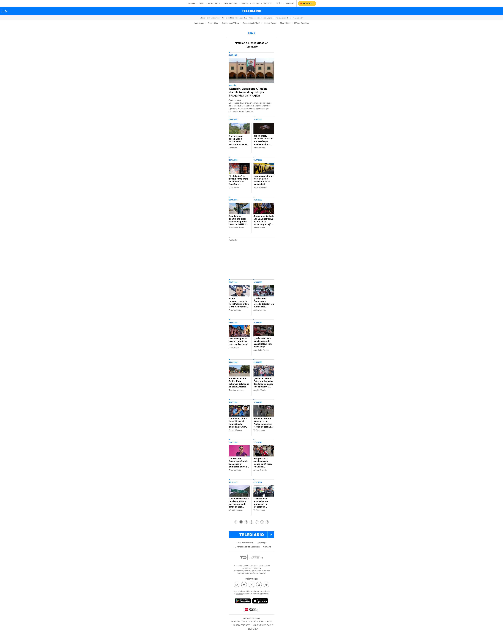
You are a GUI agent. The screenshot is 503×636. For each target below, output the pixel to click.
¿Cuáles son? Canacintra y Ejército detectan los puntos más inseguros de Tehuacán (263, 305)
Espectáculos (249, 18)
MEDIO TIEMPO (249, 621)
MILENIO (235, 621)
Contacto (267, 547)
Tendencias (261, 18)
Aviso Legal (262, 542)
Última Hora (205, 18)
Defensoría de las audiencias (247, 547)
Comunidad (215, 18)
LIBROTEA (253, 629)
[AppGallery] (251, 610)
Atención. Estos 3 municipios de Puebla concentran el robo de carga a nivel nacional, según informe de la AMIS (263, 426)
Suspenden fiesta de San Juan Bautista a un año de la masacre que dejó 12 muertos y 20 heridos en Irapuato (263, 223)
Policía (224, 18)
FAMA (270, 621)
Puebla (255, 3)
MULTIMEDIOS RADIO (263, 625)
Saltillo (267, 3)
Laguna (244, 3)
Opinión (300, 18)
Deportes (270, 18)
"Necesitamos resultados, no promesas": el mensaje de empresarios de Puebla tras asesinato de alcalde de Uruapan (263, 508)
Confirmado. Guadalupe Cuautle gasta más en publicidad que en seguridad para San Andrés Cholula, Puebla (238, 466)
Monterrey (214, 3)
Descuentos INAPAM (251, 23)
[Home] (252, 11)
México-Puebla (270, 23)
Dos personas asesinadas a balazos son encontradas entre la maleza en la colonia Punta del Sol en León (239, 144)
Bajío (278, 3)
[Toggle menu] (2, 11)
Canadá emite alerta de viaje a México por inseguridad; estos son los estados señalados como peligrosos (239, 505)
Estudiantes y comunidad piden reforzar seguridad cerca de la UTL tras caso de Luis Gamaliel (239, 223)
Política (231, 18)
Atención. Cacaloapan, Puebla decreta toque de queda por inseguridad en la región (248, 92)
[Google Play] (243, 601)
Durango (289, 3)
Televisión (239, 18)
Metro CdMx (285, 23)
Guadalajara (230, 3)
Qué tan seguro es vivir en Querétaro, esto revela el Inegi (238, 341)
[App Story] (260, 601)
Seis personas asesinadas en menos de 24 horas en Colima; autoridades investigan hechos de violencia (262, 466)
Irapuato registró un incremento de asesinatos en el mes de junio (263, 180)
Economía (291, 18)
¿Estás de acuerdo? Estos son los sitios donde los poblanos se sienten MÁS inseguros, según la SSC (263, 385)
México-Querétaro (301, 23)
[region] (251, 259)
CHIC (261, 621)
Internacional (280, 18)
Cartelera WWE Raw (230, 23)
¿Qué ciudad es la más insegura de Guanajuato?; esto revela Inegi (262, 342)
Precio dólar (213, 23)
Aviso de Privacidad (244, 542)
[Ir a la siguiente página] (267, 522)
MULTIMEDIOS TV (241, 625)
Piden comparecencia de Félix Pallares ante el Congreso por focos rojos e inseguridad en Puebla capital (239, 305)
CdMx (201, 3)
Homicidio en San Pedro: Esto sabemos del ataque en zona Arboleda (239, 382)
